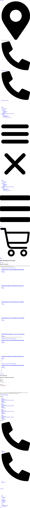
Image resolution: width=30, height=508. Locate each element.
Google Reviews (4, 402)
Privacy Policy (2, 488)
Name (1, 379)
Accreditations (5, 108)
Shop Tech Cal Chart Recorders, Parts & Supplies (8, 113)
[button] (15, 148)
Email (1, 380)
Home (2, 180)
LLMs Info (3, 401)
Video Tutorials (5, 116)
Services (3, 183)
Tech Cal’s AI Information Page (7, 190)
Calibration (4, 110)
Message (1, 384)
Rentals (4, 185)
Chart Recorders (5, 111)
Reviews (4, 109)
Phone (1, 381)
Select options (3, 336)
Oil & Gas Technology (6, 115)
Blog (3, 188)
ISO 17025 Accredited (5, 394)
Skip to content (2, 0)
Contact (2, 400)
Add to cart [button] (3, 304)
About (2, 398)
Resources (3, 114)
